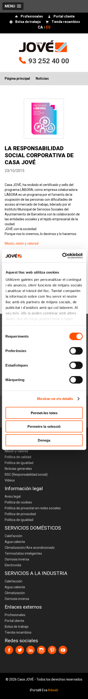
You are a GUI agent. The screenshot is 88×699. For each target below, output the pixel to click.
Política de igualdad (19, 463)
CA (40, 27)
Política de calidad (18, 457)
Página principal (17, 78)
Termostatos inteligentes (23, 553)
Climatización (15, 593)
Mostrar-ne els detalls (55, 399)
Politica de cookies (18, 502)
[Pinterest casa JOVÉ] (52, 650)
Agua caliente (15, 542)
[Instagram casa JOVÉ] (41, 650)
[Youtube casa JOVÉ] (63, 650)
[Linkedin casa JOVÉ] (30, 650)
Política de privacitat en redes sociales (33, 508)
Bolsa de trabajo (28, 22)
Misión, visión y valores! (22, 243)
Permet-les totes (44, 413)
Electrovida (13, 565)
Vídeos (10, 480)
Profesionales (32, 16)
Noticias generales (18, 469)
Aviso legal (13, 496)
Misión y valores (16, 451)
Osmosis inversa (17, 559)
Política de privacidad (20, 514)
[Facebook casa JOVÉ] (9, 650)
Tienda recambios (65, 22)
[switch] (76, 350)
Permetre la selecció (44, 426)
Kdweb (53, 690)
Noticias (42, 78)
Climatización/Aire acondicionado (30, 547)
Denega (44, 440)
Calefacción (13, 536)
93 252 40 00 (48, 61)
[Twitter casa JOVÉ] (19, 650)
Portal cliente (64, 16)
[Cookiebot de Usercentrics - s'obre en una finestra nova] (63, 256)
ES (48, 27)
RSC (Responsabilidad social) (26, 474)
